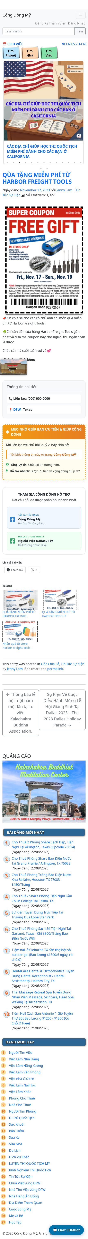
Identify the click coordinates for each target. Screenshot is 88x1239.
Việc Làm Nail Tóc (22, 1085)
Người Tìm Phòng (22, 1111)
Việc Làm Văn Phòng (25, 1072)
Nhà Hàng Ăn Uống (24, 1196)
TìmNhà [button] (29, 53)
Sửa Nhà (15, 1144)
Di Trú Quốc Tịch (22, 1118)
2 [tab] (13, 163)
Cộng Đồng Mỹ (16, 15)
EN (68, 44)
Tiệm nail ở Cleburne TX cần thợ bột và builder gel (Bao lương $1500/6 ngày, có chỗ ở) (42, 955)
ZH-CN (81, 44)
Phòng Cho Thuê (22, 1098)
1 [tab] (7, 163)
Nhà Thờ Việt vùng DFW (27, 1189)
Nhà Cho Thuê (20, 1105)
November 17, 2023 (35, 190)
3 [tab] (19, 163)
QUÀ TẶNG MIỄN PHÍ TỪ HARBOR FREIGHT (58, 614)
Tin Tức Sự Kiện (72, 664)
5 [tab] (32, 163)
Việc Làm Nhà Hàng (24, 1059)
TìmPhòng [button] (10, 53)
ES (73, 44)
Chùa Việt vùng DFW (24, 1183)
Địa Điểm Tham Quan (25, 1202)
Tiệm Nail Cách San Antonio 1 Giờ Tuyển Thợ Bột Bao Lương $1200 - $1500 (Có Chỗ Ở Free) (42, 1018)
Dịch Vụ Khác (19, 1157)
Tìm (80, 31)
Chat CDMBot (66, 1230)
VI (63, 44)
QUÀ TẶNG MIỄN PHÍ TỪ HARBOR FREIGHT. (19, 614)
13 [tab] (81, 163)
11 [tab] (69, 163)
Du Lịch (14, 1150)
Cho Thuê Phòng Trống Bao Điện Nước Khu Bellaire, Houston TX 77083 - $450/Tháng (41, 880)
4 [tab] (26, 163)
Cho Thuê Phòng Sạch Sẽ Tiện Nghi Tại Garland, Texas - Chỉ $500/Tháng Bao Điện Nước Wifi (41, 933)
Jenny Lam (64, 190)
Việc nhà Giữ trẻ (21, 1078)
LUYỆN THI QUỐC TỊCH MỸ (29, 1163)
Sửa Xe (14, 1137)
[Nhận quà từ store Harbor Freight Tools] (20, 631)
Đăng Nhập (77, 23)
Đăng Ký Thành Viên (50, 23)
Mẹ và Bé (16, 1216)
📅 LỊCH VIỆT (12, 44)
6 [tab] (38, 163)
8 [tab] (50, 163)
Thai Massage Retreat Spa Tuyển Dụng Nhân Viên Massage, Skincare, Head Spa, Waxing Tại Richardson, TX (43, 997)
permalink (55, 669)
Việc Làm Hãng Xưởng (26, 1065)
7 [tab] (44, 163)
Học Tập (15, 1222)
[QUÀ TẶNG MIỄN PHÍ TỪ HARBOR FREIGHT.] (20, 600)
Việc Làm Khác (20, 1092)
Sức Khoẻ (16, 1124)
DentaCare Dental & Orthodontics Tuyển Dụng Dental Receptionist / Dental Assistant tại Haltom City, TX (43, 976)
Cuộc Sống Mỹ (20, 1209)
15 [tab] (47, 168)
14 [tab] (41, 168)
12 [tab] (75, 163)
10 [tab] (62, 163)
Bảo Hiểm (16, 1131)
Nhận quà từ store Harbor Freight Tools (16, 646)
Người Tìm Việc (20, 1052)
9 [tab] (56, 163)
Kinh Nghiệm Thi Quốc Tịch (30, 1170)
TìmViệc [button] (48, 53)
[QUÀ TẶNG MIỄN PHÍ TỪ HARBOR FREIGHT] (59, 600)
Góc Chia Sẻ (50, 664)
